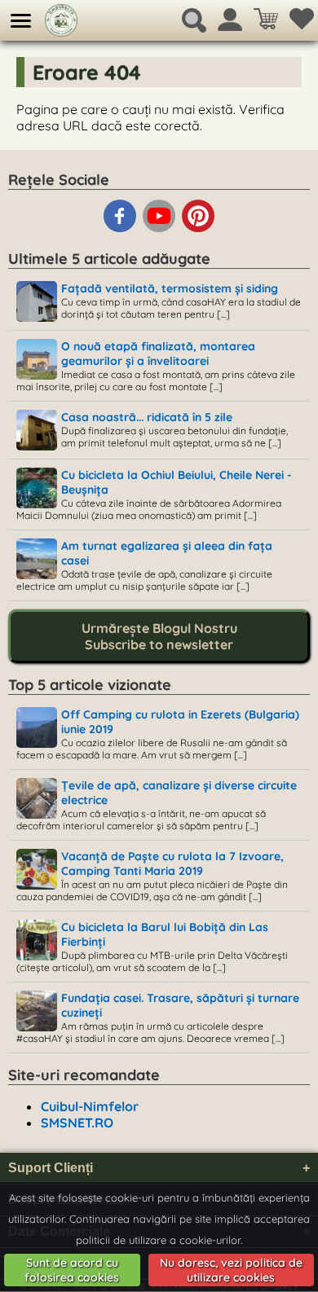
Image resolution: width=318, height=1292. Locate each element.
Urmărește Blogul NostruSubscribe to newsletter (159, 636)
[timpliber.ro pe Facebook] (121, 229)
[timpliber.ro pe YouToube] (160, 229)
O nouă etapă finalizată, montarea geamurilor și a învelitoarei (158, 353)
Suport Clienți (159, 1168)
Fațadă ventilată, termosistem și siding (169, 288)
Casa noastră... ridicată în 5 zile (146, 417)
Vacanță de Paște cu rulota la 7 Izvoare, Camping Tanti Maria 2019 (172, 863)
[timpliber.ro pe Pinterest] (198, 229)
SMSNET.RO (77, 1122)
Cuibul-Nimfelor (90, 1106)
